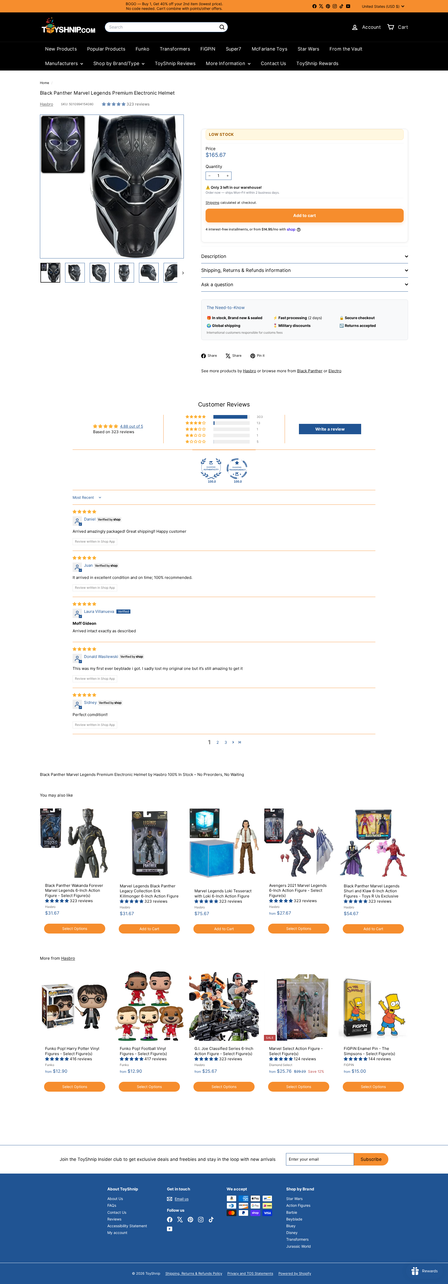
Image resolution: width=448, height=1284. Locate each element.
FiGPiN (207, 49)
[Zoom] (112, 186)
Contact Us (273, 63)
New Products (61, 49)
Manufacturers (62, 63)
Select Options (74, 928)
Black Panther (310, 370)
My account (117, 1232)
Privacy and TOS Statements (250, 1273)
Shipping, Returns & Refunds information (246, 270)
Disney (292, 1232)
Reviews (114, 1219)
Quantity (214, 166)
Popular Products (106, 49)
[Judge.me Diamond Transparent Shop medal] (237, 468)
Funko (142, 49)
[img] (84, 511)
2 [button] (217, 742)
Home (45, 83)
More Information (226, 63)
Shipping (212, 203)
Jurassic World (298, 1246)
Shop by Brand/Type (117, 63)
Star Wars (308, 49)
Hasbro (46, 104)
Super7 (233, 49)
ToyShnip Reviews (175, 63)
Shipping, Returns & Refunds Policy (193, 1273)
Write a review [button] (330, 429)
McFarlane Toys (269, 49)
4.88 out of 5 (131, 426)
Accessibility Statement (127, 1226)
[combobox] (166, 27)
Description (213, 256)
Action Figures (298, 1205)
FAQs (111, 1205)
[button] (114, 104)
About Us (115, 1198)
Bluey (291, 1226)
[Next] (180, 272)
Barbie (291, 1212)
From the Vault (346, 49)
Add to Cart (149, 929)
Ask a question (217, 284)
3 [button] (226, 742)
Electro (334, 370)
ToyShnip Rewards (317, 63)
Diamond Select (280, 1065)
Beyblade (294, 1219)
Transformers (175, 49)
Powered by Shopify (294, 1273)
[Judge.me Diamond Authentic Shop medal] (211, 468)
